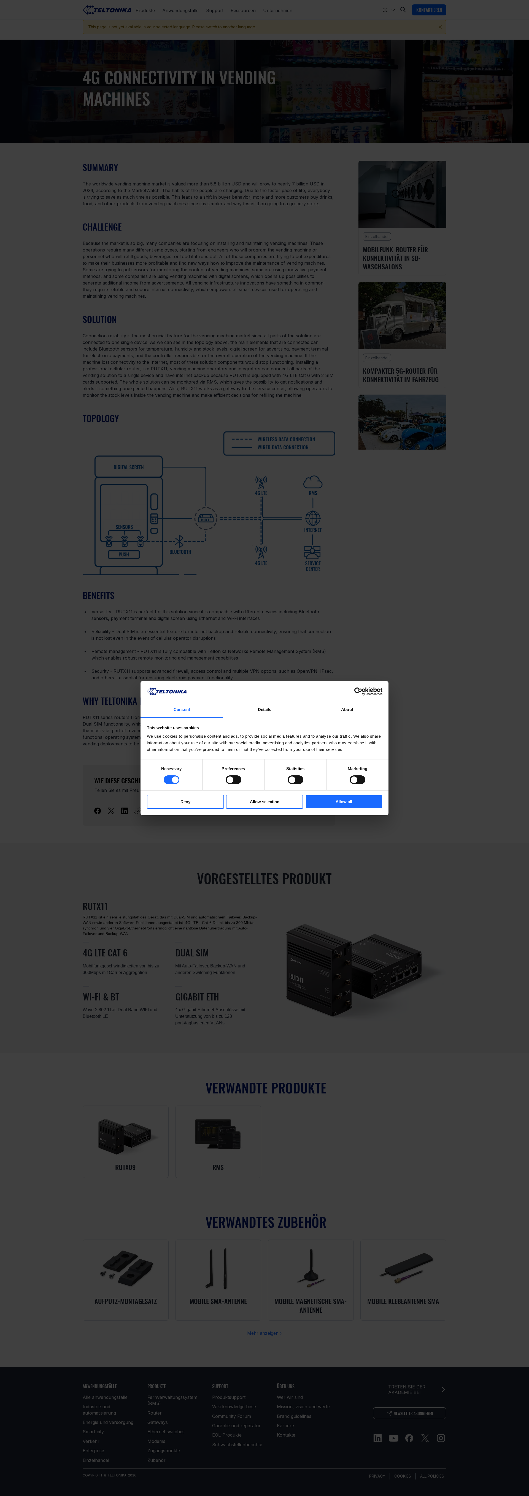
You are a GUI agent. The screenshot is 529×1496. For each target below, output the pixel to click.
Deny (185, 801)
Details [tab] (264, 709)
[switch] (233, 779)
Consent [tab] (182, 709)
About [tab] (347, 709)
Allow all (344, 801)
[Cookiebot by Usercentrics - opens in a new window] (358, 691)
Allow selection (264, 801)
